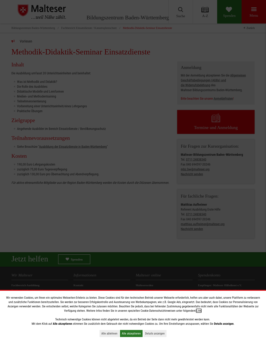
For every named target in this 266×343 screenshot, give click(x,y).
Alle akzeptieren (132, 333)
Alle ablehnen (110, 333)
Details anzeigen (155, 333)
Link (198, 310)
